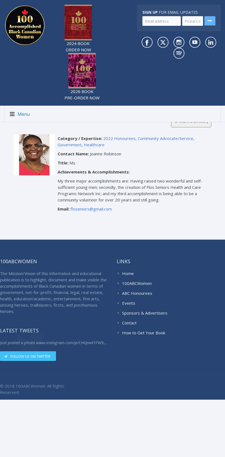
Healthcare (94, 144)
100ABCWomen (137, 283)
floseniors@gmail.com (91, 209)
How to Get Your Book (143, 332)
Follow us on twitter (30, 356)
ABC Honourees (137, 293)
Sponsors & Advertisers (144, 313)
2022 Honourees (119, 138)
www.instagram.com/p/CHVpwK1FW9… (71, 342)
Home (128, 273)
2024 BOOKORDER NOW (78, 46)
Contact (129, 323)
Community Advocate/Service (165, 138)
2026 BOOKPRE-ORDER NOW (82, 94)
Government (69, 144)
